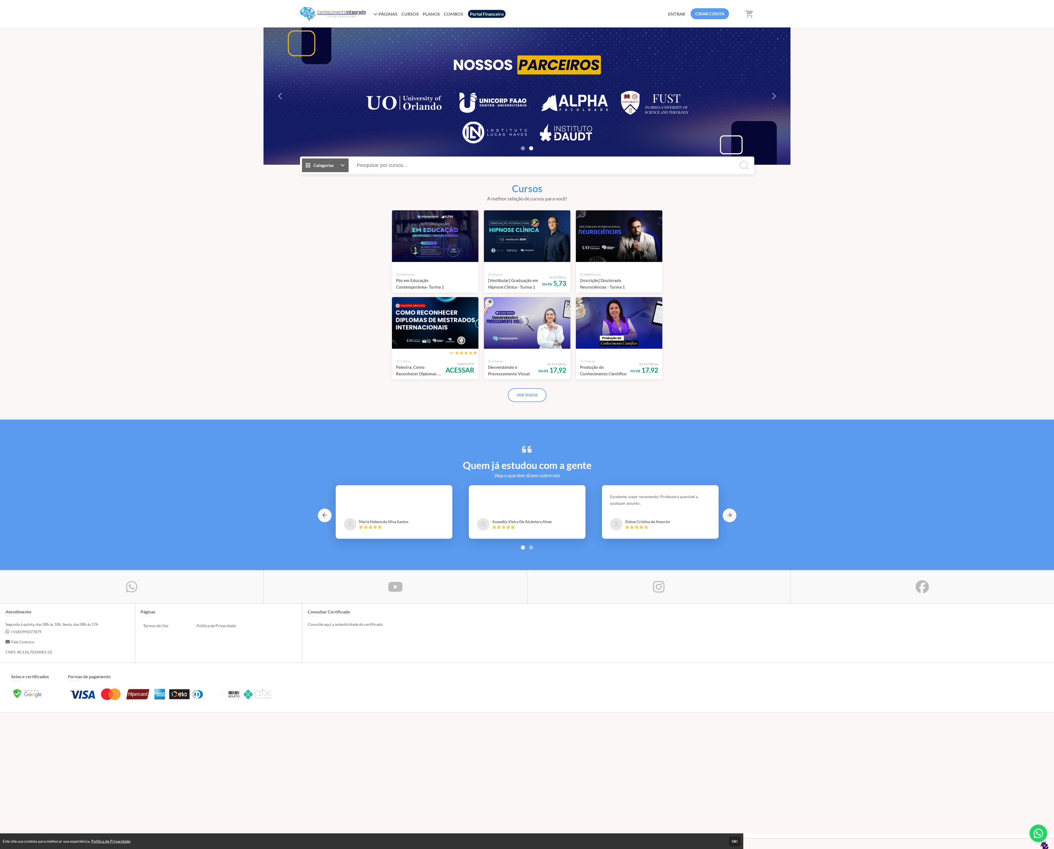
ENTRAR (676, 13)
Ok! (735, 841)
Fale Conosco (22, 641)
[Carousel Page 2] (531, 547)
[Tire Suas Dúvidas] (1038, 833)
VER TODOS (527, 395)
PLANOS (431, 13)
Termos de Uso (155, 625)
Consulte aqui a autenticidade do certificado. (345, 624)
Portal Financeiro (487, 13)
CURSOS (410, 13)
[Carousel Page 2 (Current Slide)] (531, 148)
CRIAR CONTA (709, 13)
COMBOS (453, 13)
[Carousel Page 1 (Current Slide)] (523, 547)
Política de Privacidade (216, 625)
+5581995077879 (26, 631)
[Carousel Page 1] (523, 148)
